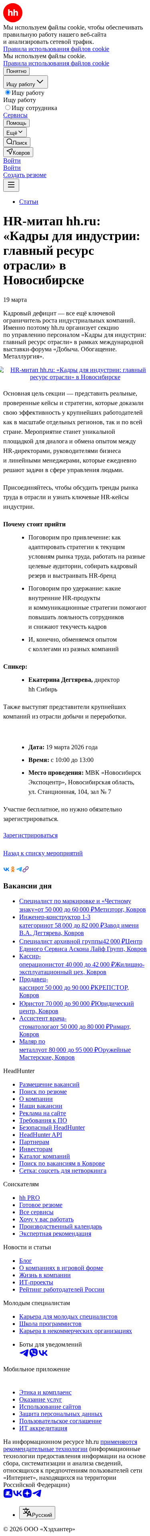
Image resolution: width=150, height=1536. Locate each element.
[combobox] (37, 1512)
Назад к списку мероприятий (43, 853)
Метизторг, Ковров (120, 909)
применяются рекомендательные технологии (70, 1445)
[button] (12, 160)
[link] (16, 142)
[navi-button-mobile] (11, 185)
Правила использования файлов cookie (56, 63)
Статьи (28, 201)
